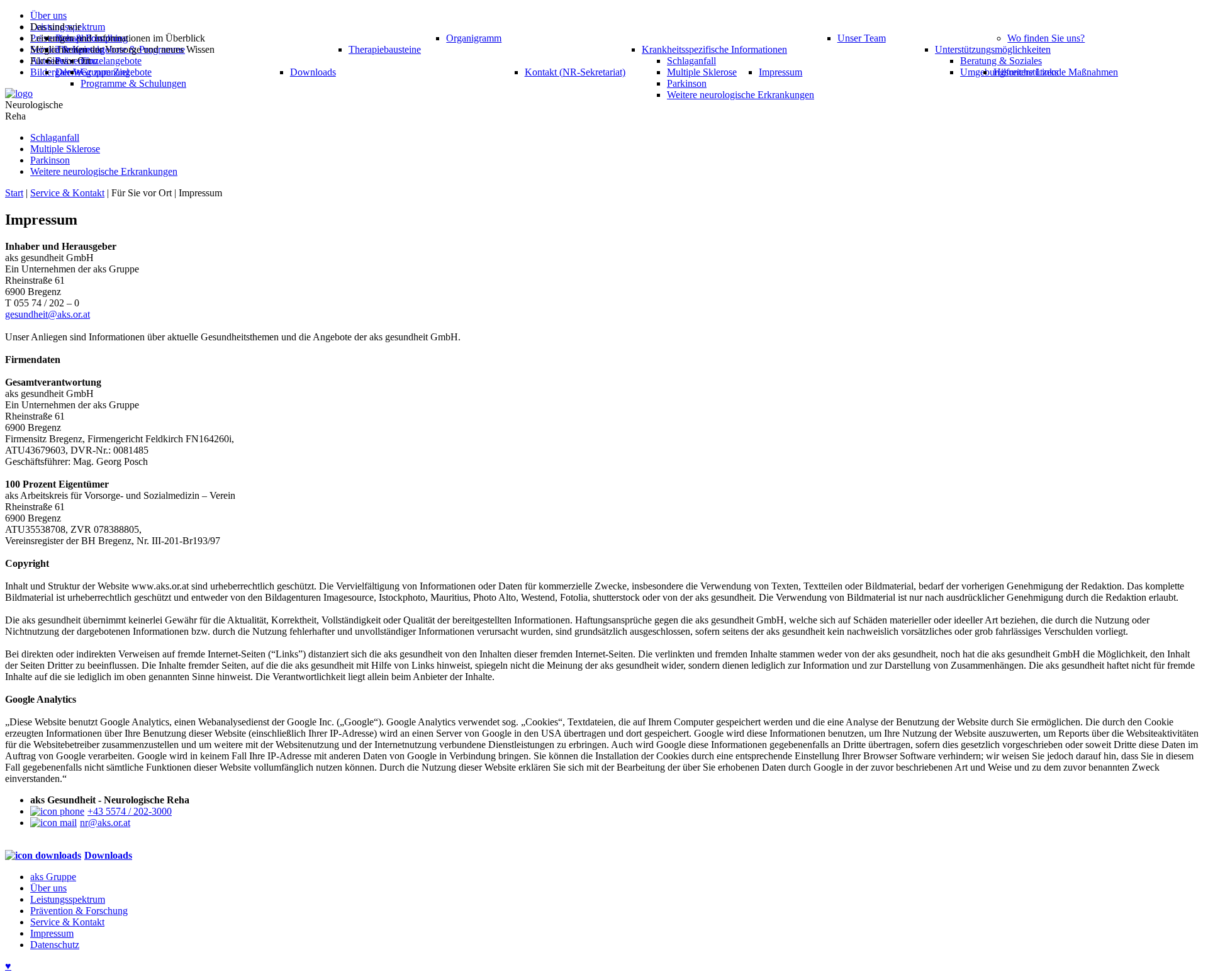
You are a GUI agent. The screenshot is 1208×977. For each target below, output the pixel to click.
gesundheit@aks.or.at (47, 314)
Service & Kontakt (67, 192)
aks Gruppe (53, 876)
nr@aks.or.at (105, 822)
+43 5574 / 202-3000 (129, 811)
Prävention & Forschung (79, 910)
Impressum (52, 933)
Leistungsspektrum (67, 899)
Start (14, 192)
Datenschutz (54, 944)
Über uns (48, 888)
